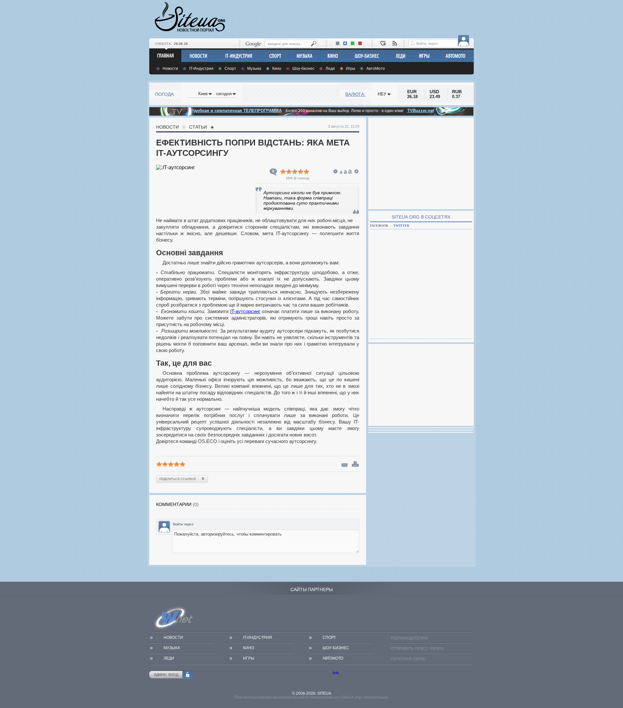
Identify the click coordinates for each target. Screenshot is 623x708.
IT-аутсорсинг (245, 311)
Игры (350, 68)
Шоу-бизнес (303, 68)
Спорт (230, 68)
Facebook (379, 225)
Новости (170, 68)
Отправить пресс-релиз (417, 649)
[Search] (313, 43)
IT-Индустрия (201, 68)
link (336, 672)
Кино (276, 68)
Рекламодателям (409, 638)
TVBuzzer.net (420, 110)
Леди (330, 68)
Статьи (198, 127)
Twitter (401, 225)
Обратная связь (408, 659)
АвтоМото (375, 68)
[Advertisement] (356, 18)
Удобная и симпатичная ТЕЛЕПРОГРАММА (236, 110)
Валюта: (355, 94)
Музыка (254, 68)
